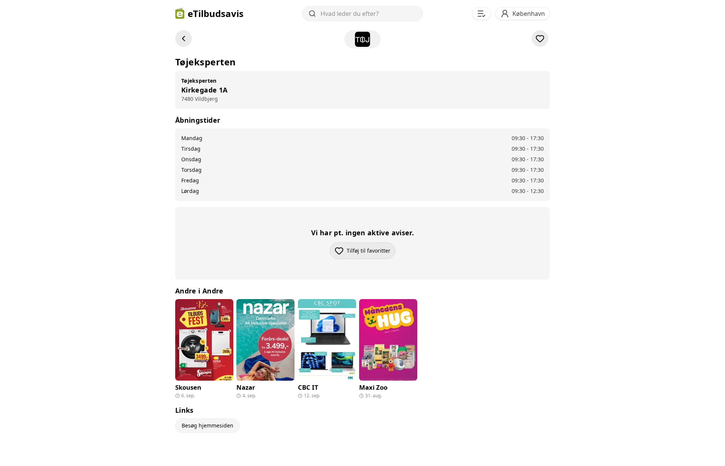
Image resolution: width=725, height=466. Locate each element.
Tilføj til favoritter (371, 252)
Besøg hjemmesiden (207, 425)
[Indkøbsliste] (481, 13)
